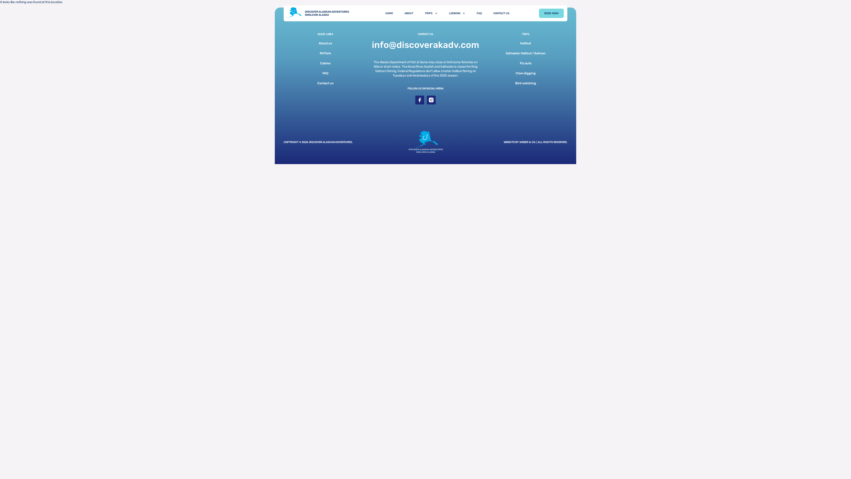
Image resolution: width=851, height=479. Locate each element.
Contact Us (501, 13)
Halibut (525, 43)
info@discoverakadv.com (425, 45)
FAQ (479, 13)
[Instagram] (431, 100)
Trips (429, 13)
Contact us (325, 83)
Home (389, 13)
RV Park (325, 53)
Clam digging (525, 73)
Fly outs (525, 63)
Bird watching (525, 83)
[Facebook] (419, 100)
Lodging (454, 13)
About (408, 13)
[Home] (320, 13)
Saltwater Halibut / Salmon (525, 53)
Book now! (551, 13)
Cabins (325, 63)
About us (325, 43)
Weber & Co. (528, 142)
